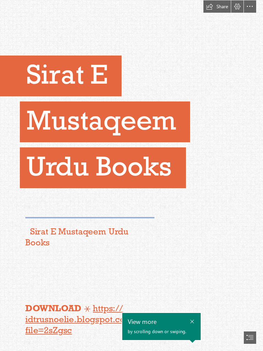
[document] (131, 175)
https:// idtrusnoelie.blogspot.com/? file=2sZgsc (83, 319)
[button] (217, 6)
